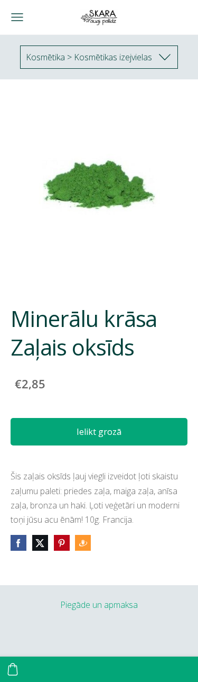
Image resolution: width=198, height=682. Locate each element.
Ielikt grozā (99, 432)
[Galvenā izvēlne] (17, 17)
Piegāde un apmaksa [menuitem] (99, 605)
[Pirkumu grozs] (12, 669)
